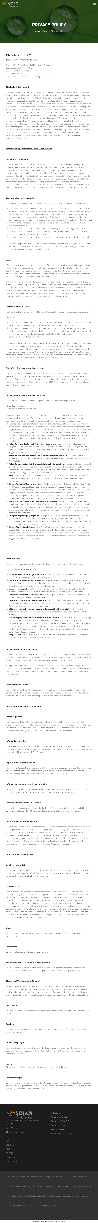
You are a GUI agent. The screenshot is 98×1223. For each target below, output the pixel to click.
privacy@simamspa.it (43, 76)
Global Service (56, 1113)
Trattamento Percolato (59, 1117)
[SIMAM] (10, 4)
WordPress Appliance (40, 1221)
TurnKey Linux (60, 1221)
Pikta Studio (65, 1206)
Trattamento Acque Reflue (61, 1121)
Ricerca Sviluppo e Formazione (62, 1133)
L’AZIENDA (10, 1145)
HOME (8, 1141)
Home (36, 31)
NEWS (8, 1149)
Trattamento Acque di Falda (61, 1125)
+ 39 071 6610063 (15, 1128)
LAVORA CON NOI (12, 1161)
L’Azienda (45, 31)
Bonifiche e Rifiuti (57, 1129)
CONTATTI (10, 1153)
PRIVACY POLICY (12, 1157)
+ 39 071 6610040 (15, 1124)
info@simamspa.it (16, 1132)
